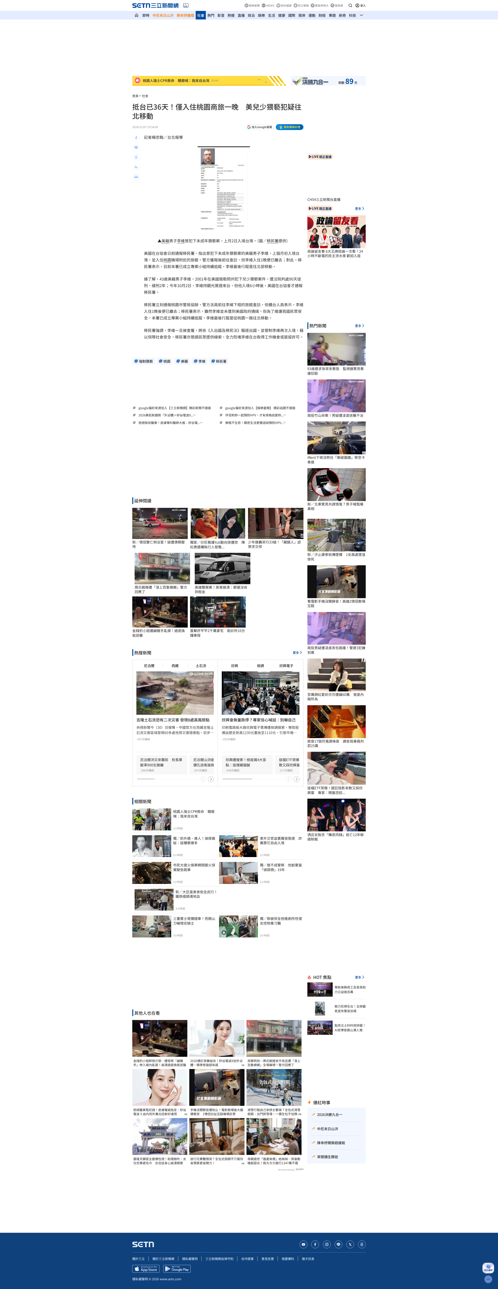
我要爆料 (288, 1258)
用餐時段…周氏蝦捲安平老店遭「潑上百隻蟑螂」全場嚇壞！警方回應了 (273, 1063)
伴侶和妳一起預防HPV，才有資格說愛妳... (254, 415)
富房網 (339, 5)
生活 (271, 15)
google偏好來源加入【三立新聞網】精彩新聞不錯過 (175, 407)
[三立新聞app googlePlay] (177, 1269)
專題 (332, 15)
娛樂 (261, 15)
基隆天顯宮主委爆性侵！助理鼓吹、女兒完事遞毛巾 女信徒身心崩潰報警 (159, 1161)
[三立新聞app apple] (146, 1269)
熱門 (210, 15)
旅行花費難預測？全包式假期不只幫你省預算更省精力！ (216, 1161)
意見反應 (267, 1258)
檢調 (260, 665)
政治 (251, 15)
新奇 (342, 15)
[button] (350, 5)
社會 (200, 15)
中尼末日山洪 (163, 15)
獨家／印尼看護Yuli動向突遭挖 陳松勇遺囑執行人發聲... (217, 544)
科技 (352, 15)
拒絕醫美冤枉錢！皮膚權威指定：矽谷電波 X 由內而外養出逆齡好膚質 (159, 1112)
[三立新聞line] (338, 1244)
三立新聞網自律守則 (219, 1258)
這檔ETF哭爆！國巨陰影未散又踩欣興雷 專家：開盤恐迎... (335, 790)
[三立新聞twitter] (350, 1244)
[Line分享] (136, 147)
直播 (241, 15)
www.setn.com (170, 1279)
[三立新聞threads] (362, 1244)
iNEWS (270, 5)
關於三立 (138, 1258)
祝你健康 (286, 5)
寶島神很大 (322, 5)
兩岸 (301, 15)
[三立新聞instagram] (327, 1244)
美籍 (165, 241)
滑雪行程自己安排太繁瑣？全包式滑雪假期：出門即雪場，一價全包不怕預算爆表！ (273, 1112)
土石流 (201, 665)
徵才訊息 (308, 1258)
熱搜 (231, 15)
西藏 (175, 665)
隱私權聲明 (190, 1258)
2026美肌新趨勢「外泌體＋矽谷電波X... (166, 415)
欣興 (234, 665)
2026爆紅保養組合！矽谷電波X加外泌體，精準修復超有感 (216, 1063)
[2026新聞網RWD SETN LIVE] (186, 5)
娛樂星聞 (254, 5)
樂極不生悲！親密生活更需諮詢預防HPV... (254, 423)
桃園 (167, 260)
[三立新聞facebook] (315, 1244)
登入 (363, 5)
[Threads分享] (136, 157)
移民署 (272, 241)
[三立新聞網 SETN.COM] (136, 15)
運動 (312, 15)
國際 (291, 15)
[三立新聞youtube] (303, 1244)
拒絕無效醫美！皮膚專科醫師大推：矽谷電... (169, 423)
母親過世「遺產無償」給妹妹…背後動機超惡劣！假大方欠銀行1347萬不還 (273, 1161)
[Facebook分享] (136, 138)
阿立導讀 (303, 5)
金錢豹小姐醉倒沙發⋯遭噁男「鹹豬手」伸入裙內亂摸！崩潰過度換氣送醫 (159, 1063)
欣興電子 (286, 665)
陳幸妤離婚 (185, 15)
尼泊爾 (149, 665)
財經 (322, 15)
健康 (281, 15)
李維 (181, 241)
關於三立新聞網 (163, 1258)
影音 (220, 15)
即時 (145, 15)
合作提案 (247, 1258)
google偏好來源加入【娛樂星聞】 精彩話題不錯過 (260, 407)
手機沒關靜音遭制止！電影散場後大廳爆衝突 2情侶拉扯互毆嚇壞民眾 (216, 1112)
